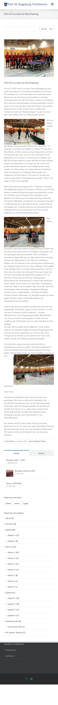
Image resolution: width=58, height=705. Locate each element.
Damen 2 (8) (13, 541)
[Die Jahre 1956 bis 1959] (9, 471)
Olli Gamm (10, 441)
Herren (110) (11, 547)
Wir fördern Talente (39, 441)
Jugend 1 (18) (13, 598)
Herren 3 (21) (13, 564)
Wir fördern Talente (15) (15, 632)
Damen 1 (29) (13, 535)
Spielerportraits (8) (13, 621)
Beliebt (16, 453)
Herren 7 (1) (13, 587)
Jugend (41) (10, 592)
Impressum (10, 656)
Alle (30, 441)
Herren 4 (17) (13, 569)
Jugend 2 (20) (13, 604)
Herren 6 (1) (13, 581)
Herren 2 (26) (13, 558)
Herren (17, 503)
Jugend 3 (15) (13, 609)
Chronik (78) (11, 524)
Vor (50, 29)
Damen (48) (10, 530)
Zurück (44, 29)
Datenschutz (11, 650)
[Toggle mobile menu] (52, 4)
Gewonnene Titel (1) (16, 627)
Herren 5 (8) (13, 575)
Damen (8, 503)
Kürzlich (41, 453)
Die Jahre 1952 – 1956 (15, 460)
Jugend (25, 503)
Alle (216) (10, 518)
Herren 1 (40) (13, 552)
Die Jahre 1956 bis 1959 (25, 471)
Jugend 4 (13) (13, 615)
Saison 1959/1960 (13, 483)
